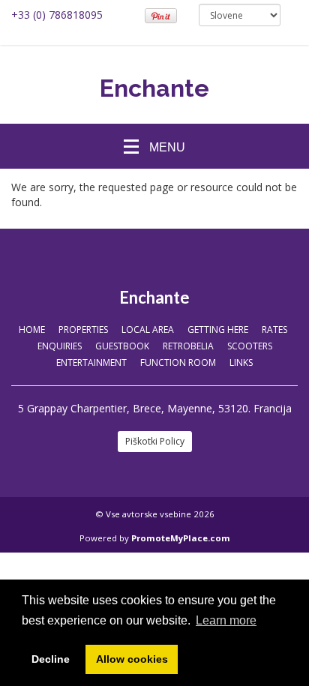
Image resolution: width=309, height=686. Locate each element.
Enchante (154, 88)
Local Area (148, 329)
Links (241, 362)
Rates (274, 329)
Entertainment (91, 362)
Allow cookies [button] (132, 659)
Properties (83, 329)
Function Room (178, 362)
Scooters (249, 346)
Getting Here (218, 329)
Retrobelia (188, 346)
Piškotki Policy (154, 441)
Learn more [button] (226, 620)
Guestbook (122, 346)
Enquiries (60, 346)
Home (32, 329)
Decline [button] (51, 659)
